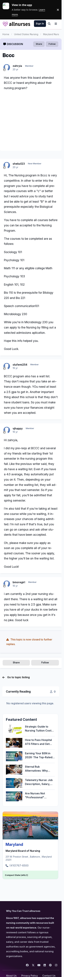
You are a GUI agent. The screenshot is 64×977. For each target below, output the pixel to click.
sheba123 (19, 163)
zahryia (17, 65)
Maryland (14, 844)
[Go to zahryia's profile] (6, 67)
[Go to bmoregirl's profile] (6, 584)
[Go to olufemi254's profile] (6, 366)
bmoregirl (19, 582)
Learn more (7, 10)
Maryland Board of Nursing (23, 850)
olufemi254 (20, 364)
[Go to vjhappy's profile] (6, 430)
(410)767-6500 (19, 865)
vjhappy (18, 428)
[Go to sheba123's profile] (6, 165)
